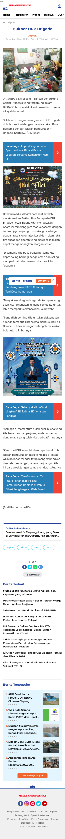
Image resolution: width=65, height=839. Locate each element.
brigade (10, 547)
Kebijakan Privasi (15, 811)
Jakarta (23, 547)
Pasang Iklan (51, 811)
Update (44, 281)
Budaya (49, 14)
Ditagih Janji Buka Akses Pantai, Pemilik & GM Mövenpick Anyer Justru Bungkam (24, 745)
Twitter (40, 807)
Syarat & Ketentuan (40, 815)
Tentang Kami (22, 815)
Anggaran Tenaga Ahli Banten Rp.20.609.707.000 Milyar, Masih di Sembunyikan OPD (22, 761)
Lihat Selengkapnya (32, 775)
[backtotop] (33, 788)
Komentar (34, 574)
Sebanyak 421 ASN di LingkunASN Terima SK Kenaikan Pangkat (27, 411)
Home (6, 14)
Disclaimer (31, 811)
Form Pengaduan (40, 819)
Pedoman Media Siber (18, 819)
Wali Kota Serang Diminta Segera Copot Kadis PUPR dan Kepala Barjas (23, 713)
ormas (49, 547)
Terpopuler (21, 14)
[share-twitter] (30, 567)
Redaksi (40, 823)
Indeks (36, 14)
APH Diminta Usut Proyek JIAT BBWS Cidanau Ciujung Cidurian (20, 698)
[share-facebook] (24, 567)
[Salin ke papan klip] (40, 567)
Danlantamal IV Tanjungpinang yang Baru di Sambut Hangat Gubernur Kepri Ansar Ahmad (32, 534)
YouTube (47, 807)
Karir (40, 811)
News (37, 547)
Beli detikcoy (27, 823)
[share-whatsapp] (35, 567)
